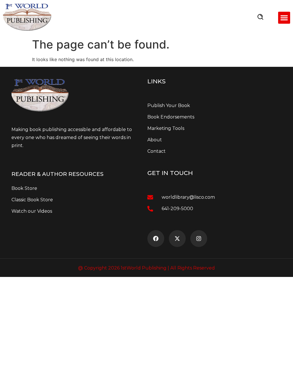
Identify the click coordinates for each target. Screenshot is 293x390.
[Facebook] (155, 238)
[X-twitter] (177, 238)
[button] (284, 18)
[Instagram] (198, 238)
